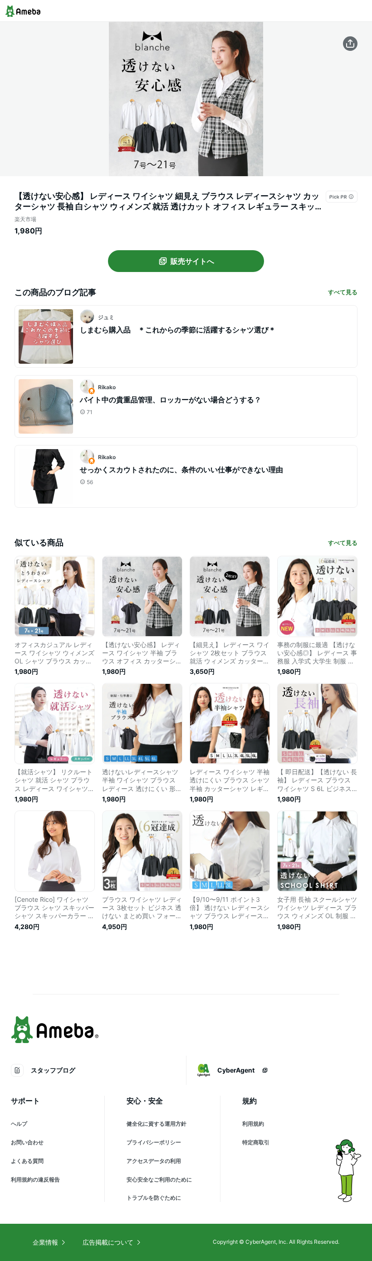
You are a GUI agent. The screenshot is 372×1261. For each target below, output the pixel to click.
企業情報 (45, 1242)
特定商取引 (255, 1142)
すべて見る (342, 292)
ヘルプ (19, 1123)
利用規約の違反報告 (35, 1179)
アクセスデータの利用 (154, 1160)
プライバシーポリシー (154, 1142)
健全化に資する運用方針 (156, 1123)
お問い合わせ (27, 1142)
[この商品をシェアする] (350, 43)
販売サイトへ (192, 261)
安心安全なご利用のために (159, 1179)
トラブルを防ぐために (154, 1197)
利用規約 (253, 1123)
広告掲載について (108, 1242)
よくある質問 (27, 1160)
